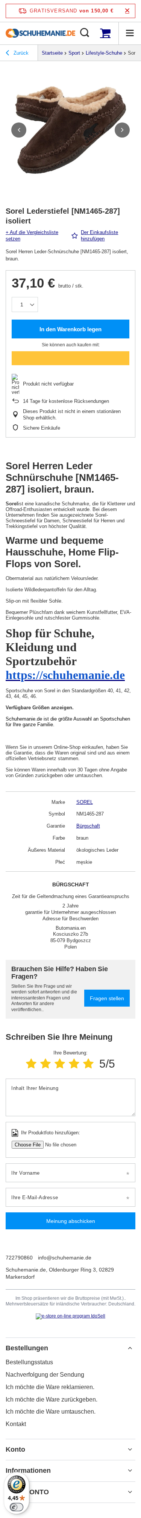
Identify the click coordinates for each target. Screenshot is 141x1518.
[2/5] (45, 1063)
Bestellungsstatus (29, 1362)
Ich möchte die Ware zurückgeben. (51, 1399)
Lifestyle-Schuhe (104, 53)
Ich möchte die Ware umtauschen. (51, 1411)
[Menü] (129, 33)
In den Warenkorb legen (70, 329)
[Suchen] (84, 33)
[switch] (16, 1507)
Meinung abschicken (70, 1221)
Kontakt (16, 1424)
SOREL (84, 802)
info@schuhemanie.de (64, 1258)
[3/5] (60, 1063)
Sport (74, 53)
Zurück (20, 53)
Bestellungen (27, 1348)
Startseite (52, 53)
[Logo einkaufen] (40, 33)
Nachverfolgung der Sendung (45, 1374)
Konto (15, 1449)
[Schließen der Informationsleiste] (127, 10)
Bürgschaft (88, 826)
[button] (18, 130)
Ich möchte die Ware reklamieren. (50, 1387)
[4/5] (74, 1063)
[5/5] (88, 1063)
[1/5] (31, 1063)
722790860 (19, 1258)
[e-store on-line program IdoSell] (70, 1316)
